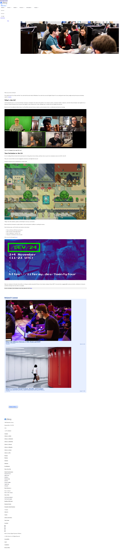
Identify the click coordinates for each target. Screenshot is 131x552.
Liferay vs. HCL (8, 452)
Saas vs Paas (7, 494)
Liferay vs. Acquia (8, 449)
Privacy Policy (7, 547)
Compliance (7, 544)
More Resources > (8, 488)
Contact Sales (2, 17)
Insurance (6, 480)
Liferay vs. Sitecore (8, 444)
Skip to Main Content (3, 0)
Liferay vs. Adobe (8, 435)
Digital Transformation (9, 471)
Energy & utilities (8, 482)
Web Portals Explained (8, 497)
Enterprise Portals (8, 504)
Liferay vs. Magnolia (8, 447)
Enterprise (6, 485)
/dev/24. (9, 96)
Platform (6, 457)
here (16, 237)
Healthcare (6, 477)
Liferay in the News (8, 517)
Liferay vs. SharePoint (9, 441)
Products (6, 455)
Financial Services (8, 473)
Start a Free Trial (8, 469)
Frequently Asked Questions (10, 506)
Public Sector (7, 475)
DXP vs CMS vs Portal (8, 492)
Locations (6, 523)
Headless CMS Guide (9, 501)
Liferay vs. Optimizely (9, 438)
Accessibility (7, 539)
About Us (6, 511)
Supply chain (7, 484)
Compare (6, 433)
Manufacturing (7, 478)
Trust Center (7, 520)
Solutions (6, 460)
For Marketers (7, 466)
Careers (6, 514)
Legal (6, 541)
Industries (6, 463)
